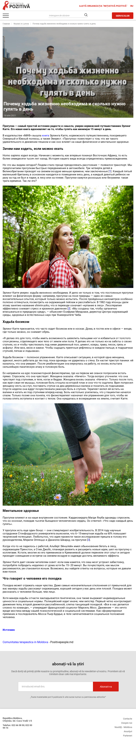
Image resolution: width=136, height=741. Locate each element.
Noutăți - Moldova (123, 727)
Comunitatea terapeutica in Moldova (26, 642)
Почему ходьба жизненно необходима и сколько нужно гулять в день (64, 24)
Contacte (127, 718)
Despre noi (126, 723)
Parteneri (127, 735)
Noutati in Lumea (21, 24)
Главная (6, 24)
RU (131, 6)
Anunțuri (128, 731)
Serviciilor (122, 15)
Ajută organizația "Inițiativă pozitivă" (103, 6)
